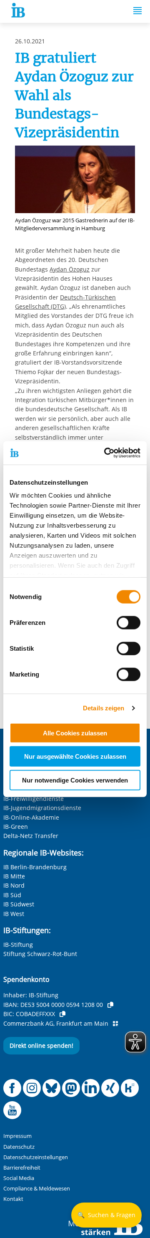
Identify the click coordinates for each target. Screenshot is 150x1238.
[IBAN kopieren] (110, 1005)
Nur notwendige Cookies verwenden (75, 779)
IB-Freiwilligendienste (33, 799)
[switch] (128, 622)
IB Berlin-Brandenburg (35, 867)
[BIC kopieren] (62, 1014)
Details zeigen (103, 708)
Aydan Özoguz (70, 269)
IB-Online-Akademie (31, 817)
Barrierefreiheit (21, 1167)
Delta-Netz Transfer (30, 836)
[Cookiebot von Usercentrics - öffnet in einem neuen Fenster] (105, 453)
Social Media (18, 1178)
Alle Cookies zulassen (75, 732)
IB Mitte (14, 876)
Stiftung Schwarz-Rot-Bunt (40, 954)
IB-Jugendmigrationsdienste (42, 808)
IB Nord (14, 885)
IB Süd (12, 895)
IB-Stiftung (18, 945)
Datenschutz (19, 1146)
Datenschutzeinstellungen (35, 1157)
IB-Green (15, 826)
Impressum (17, 1136)
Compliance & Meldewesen (36, 1188)
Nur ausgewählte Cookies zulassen (75, 756)
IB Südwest (18, 904)
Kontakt (13, 1199)
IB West (13, 914)
